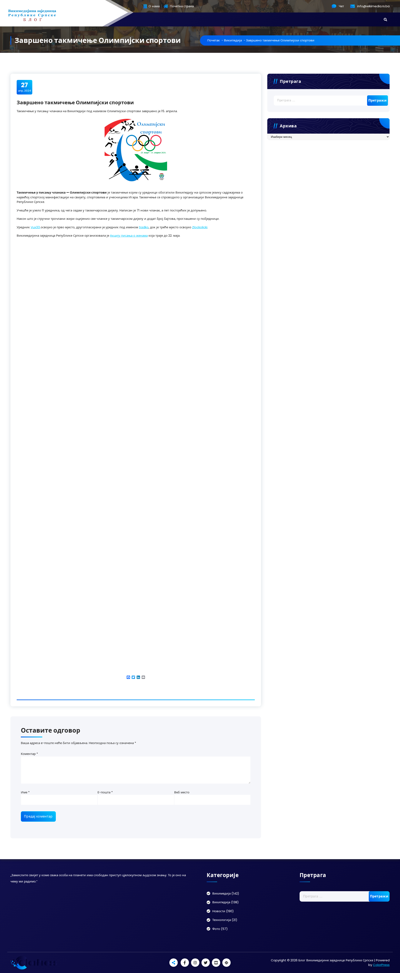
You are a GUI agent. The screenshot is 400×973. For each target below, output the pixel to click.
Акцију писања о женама (129, 235)
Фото (216, 929)
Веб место (181, 792)
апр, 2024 (24, 87)
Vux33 (36, 227)
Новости (218, 911)
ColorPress (381, 965)
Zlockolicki (199, 227)
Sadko (144, 227)
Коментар (29, 754)
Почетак (213, 40)
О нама (154, 6)
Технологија (221, 920)
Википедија (233, 40)
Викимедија (221, 893)
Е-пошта (105, 792)
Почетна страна (181, 6)
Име (25, 792)
